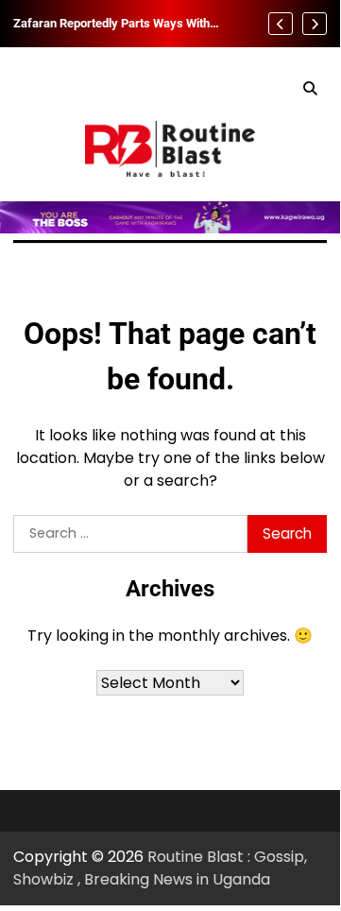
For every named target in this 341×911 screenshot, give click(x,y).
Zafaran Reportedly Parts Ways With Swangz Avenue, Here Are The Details (116, 23)
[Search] (310, 89)
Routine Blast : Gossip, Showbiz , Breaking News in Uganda (160, 868)
